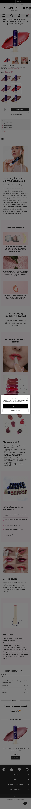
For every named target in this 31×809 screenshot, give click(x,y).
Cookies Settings (15, 410)
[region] (15, 404)
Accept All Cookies (15, 406)
